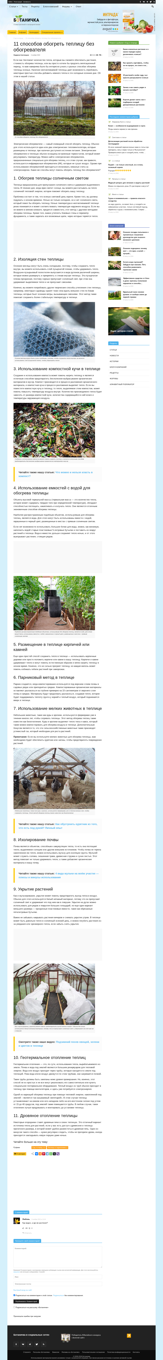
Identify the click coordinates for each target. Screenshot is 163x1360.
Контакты (136, 1352)
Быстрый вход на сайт (22, 1290)
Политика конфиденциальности (118, 1352)
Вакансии (55, 1352)
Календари (34, 32)
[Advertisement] (57, 1183)
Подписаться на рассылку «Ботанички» (32, 1307)
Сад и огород (18, 38)
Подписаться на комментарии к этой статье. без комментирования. (49, 1295)
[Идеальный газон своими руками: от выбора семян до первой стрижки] (114, 295)
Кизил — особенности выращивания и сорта (126, 126)
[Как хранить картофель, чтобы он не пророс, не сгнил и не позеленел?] (114, 66)
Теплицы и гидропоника (57, 1147)
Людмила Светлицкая (21, 55)
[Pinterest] (43, 1153)
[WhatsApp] (50, 1153)
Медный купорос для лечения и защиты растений (129, 183)
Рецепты (35, 6)
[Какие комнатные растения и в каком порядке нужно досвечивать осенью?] (114, 52)
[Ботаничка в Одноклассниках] (140, 1)
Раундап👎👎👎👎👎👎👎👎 (119, 171)
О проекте (27, 1352)
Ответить (28, 1233)
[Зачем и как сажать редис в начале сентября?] (114, 90)
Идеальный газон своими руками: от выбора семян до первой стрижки (135, 294)
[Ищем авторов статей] (129, 321)
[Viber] (57, 1153)
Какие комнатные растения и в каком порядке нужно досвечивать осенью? (135, 51)
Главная (12, 32)
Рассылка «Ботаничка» (41, 1352)
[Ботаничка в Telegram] (147, 1)
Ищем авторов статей (121, 331)
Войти (10, 2)
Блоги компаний (50, 6)
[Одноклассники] (40, 1153)
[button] (153, 7)
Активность (27, 2)
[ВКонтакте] (36, 1153)
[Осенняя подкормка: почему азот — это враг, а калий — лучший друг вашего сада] (114, 251)
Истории (114, 361)
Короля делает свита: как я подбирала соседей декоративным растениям (134, 102)
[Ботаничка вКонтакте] (143, 1)
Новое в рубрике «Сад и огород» (123, 43)
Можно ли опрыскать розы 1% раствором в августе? (128, 186)
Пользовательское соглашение (93, 1352)
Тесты (25, 6)
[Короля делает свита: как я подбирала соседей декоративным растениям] (114, 102)
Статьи (12, 6)
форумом (16, 1272)
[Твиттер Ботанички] (150, 1)
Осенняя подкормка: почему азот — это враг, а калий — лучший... (135, 250)
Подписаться (58, 1295)
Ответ (78, 6)
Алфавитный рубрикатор (122, 384)
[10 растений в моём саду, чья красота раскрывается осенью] (114, 78)
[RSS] (154, 1)
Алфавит (22, 32)
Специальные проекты (51, 32)
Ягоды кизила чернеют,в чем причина (122, 129)
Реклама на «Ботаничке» (71, 1352)
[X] (54, 1153)
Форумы (66, 6)
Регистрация (18, 2)
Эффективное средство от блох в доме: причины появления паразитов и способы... (136, 280)
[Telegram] (47, 1153)
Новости (114, 356)
